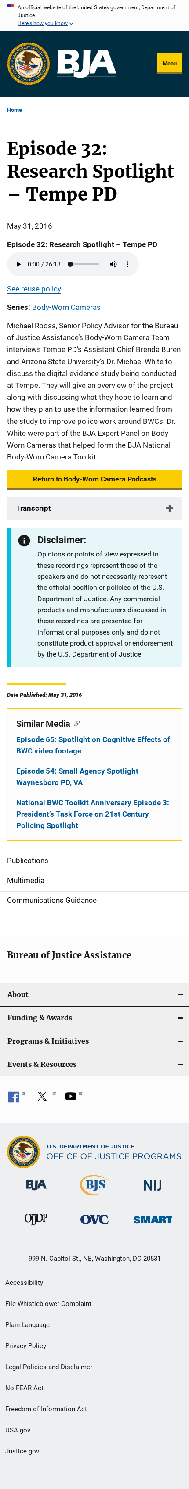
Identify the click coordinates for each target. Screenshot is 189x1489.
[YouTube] (74, 1099)
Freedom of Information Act (46, 1409)
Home (14, 110)
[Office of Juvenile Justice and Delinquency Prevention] (36, 1227)
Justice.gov (22, 1451)
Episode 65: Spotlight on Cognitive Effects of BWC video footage (93, 745)
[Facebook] (16, 1099)
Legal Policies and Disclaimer (48, 1367)
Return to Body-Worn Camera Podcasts (94, 479)
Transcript (33, 508)
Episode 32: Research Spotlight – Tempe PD (82, 244)
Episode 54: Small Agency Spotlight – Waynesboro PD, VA (80, 777)
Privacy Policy (25, 1346)
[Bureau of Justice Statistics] (94, 1197)
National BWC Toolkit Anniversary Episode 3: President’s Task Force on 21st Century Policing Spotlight (92, 814)
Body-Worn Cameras (66, 307)
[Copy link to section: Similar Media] (75, 722)
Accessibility (24, 1283)
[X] (45, 1099)
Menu (170, 63)
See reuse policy (34, 288)
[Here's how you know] (94, 15)
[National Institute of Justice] (153, 1192)
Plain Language (27, 1325)
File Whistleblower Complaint (48, 1304)
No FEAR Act (24, 1388)
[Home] (86, 63)
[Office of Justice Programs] (28, 63)
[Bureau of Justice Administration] (36, 1191)
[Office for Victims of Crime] (94, 1226)
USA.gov (17, 1430)
